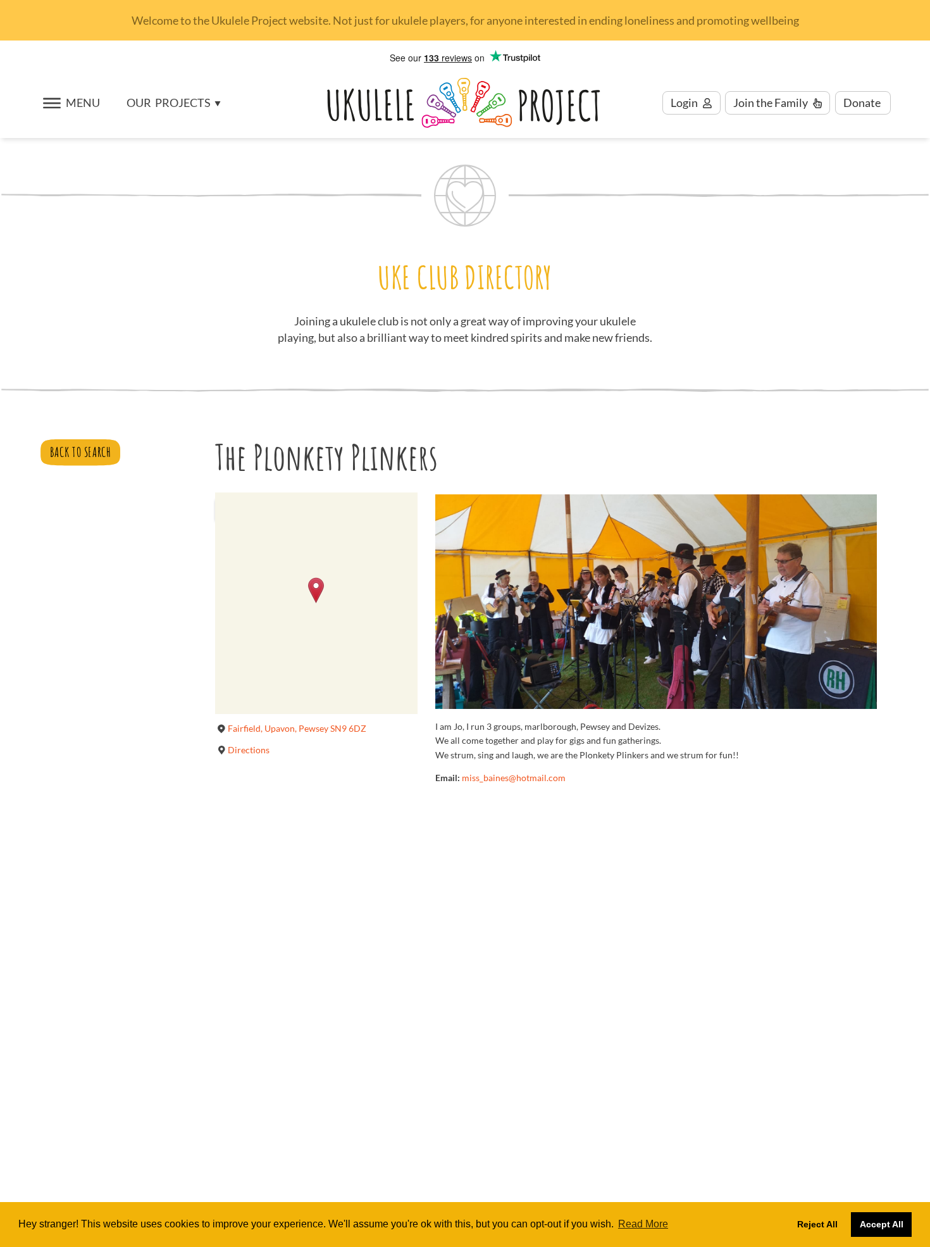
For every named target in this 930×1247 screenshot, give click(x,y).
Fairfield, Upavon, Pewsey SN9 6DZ (297, 728)
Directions (249, 749)
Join (770, 103)
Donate (863, 103)
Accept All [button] (881, 1224)
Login (685, 103)
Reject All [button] (817, 1224)
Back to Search (80, 452)
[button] (173, 103)
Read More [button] (643, 1224)
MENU (83, 103)
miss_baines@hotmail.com (514, 777)
